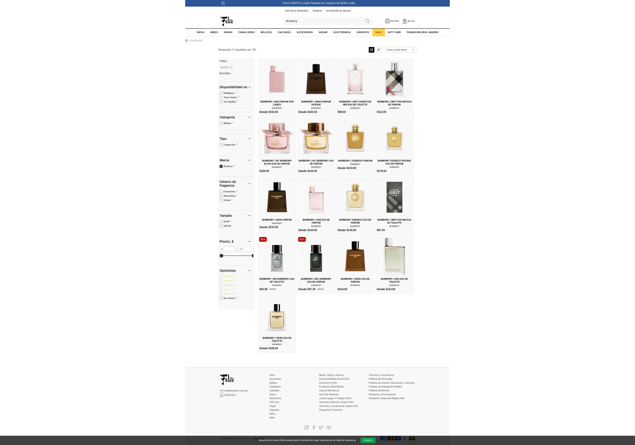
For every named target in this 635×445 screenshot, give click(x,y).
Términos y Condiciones (381, 375)
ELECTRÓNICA (342, 32)
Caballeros (275, 386)
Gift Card (274, 402)
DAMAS (228, 32)
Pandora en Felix (328, 382)
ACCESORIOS (305, 32)
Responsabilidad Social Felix (334, 378)
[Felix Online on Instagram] (306, 427)
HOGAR (323, 32)
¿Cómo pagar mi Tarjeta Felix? (335, 398)
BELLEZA (266, 32)
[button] (371, 50)
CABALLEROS (246, 32)
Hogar (273, 406)
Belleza (273, 382)
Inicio (272, 375)
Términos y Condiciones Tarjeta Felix (338, 406)
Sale (272, 417)
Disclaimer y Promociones (382, 394)
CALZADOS (284, 32)
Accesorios (275, 378)
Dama (273, 394)
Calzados (274, 390)
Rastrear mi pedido (338, 11)
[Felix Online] (227, 21)
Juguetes (274, 409)
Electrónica (275, 398)
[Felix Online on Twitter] (321, 427)
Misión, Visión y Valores (331, 375)
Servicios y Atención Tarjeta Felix (336, 402)
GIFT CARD (394, 32)
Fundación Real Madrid (331, 386)
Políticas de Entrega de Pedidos (385, 386)
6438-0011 (230, 395)
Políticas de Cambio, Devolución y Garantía (391, 382)
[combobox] (322, 21)
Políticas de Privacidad (380, 378)
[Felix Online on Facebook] (314, 427)
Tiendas (317, 11)
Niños (272, 413)
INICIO (200, 32)
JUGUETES (363, 32)
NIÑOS (214, 32)
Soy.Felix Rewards (296, 11)
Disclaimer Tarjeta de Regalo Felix (386, 398)
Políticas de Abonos (379, 390)
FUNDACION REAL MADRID (422, 32)
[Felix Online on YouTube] (329, 427)
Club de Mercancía (329, 390)
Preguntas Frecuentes (330, 409)
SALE (378, 32)
